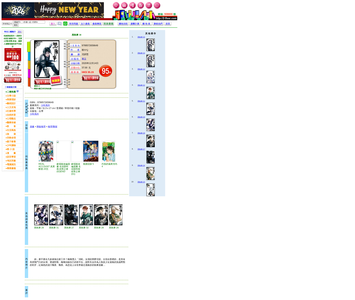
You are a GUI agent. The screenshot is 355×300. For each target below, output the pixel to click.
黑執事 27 (141, 149)
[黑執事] (41, 214)
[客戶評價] (60, 25)
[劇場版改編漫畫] (63, 151)
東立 (84, 59)
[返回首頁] (167, 25)
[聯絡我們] (158, 25)
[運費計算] (134, 25)
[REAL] (47, 151)
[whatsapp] (65, 25)
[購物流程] (123, 25)
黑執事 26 (141, 166)
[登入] (53, 25)
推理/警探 (52, 126)
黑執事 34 (141, 37)
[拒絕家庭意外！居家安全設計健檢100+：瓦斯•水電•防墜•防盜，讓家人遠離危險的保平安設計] (12, 59)
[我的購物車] (124, 8)
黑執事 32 (141, 85)
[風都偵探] (92, 151)
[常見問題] (149, 8)
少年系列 (45, 105)
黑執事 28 (141, 133)
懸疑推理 (41, 126)
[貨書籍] (108, 25)
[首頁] (157, 8)
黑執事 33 (141, 69)
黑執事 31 (141, 101)
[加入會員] (132, 8)
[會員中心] (141, 8)
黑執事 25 (141, 182)
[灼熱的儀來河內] (110, 151)
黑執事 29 (141, 117)
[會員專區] (96, 25)
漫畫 (32, 126)
